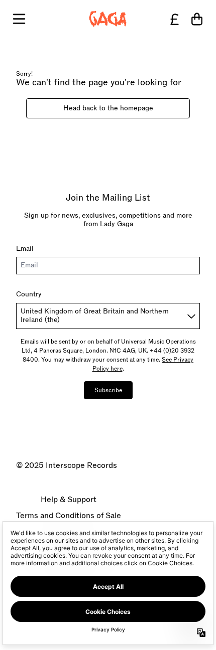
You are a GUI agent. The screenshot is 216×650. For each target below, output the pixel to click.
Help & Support (68, 499)
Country (29, 294)
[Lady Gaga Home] (108, 19)
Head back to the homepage (108, 108)
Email (25, 248)
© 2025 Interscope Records (66, 465)
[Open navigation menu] (19, 19)
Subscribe (108, 390)
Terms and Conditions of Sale (68, 515)
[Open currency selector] (175, 19)
